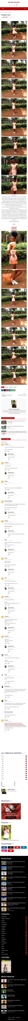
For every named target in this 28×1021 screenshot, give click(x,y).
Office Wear (14, 939)
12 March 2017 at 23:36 (12, 550)
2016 (14, 775)
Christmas (14, 922)
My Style (11, 387)
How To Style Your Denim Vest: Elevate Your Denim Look (16, 421)
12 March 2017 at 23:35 (12, 532)
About (14, 1017)
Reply (6, 451)
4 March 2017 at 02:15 (8, 482)
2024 (14, 759)
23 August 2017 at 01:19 (9, 721)
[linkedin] (24, 847)
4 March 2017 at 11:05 (8, 540)
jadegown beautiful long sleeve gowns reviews (13, 723)
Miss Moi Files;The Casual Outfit (13, 1000)
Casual (6, 387)
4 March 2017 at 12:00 (8, 559)
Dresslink (14, 929)
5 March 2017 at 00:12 (8, 617)
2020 (14, 767)
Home (2, 12)
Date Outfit (14, 926)
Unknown (7, 444)
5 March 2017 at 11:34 (8, 675)
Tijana (6, 558)
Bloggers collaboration (14, 918)
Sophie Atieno (5, 17)
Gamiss (14, 937)
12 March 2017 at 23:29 (12, 455)
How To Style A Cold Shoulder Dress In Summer (16, 877)
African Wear (14, 916)
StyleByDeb (7, 686)
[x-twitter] (11, 847)
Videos (14, 948)
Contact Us (3, 786)
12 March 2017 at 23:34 (12, 513)
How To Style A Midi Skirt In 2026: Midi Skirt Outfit (16, 908)
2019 (14, 769)
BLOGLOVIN (14, 227)
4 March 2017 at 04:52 (8, 502)
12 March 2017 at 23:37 (12, 570)
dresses (6, 720)
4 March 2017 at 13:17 (8, 579)
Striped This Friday (11, 995)
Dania (6, 674)
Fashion (14, 931)
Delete (8, 451)
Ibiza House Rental (9, 712)
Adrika (6, 481)
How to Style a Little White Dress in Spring (15, 892)
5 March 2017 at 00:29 (8, 637)
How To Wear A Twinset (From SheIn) (15, 1005)
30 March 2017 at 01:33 (8, 713)
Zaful (14, 952)
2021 (14, 765)
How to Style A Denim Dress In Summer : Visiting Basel (15, 872)
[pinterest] (17, 5)
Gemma (6, 654)
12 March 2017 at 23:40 (12, 628)
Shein (14, 944)
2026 (14, 755)
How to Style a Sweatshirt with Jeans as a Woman (15, 427)
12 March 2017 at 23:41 (12, 647)
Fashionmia (14, 933)
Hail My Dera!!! (10, 990)
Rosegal (14, 941)
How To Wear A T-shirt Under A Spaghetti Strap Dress (16, 980)
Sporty (5, 12)
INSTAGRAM (14, 230)
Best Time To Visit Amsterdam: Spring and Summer (15, 883)
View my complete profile (11, 791)
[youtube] (11, 850)
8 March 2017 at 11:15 (8, 701)
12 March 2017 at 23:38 (12, 589)
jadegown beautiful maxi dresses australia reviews (14, 724)
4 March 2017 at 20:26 (8, 597)
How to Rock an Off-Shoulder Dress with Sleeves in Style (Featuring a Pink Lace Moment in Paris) (17, 432)
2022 (14, 763)
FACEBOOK (14, 228)
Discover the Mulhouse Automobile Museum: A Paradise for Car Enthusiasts (16, 903)
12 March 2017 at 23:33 (12, 493)
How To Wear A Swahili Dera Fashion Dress (16, 984)
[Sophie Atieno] (17, 850)
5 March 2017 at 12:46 (8, 687)
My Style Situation (14, 2)
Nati (5, 539)
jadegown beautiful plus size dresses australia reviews (15, 725)
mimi (6, 578)
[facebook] (11, 5)
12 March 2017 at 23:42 (12, 667)
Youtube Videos (14, 950)
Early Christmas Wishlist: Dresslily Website (15, 1010)
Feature (14, 935)
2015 (14, 777)
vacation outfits (14, 954)
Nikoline (6, 520)
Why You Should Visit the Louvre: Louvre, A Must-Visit (16, 867)
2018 (14, 771)
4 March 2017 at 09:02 (8, 522)
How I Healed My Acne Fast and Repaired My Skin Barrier (16, 888)
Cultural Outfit (14, 924)
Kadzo (6, 700)
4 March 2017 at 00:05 (8, 445)
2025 (14, 757)
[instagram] (14, 5)
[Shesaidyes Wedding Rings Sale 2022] (11, 819)
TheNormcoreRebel (8, 526)
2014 (14, 779)
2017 (14, 773)
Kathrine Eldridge (8, 501)
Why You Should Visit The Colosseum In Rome (16, 897)
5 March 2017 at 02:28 (8, 656)
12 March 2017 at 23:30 (12, 473)
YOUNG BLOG (19, 487)
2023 (14, 761)
